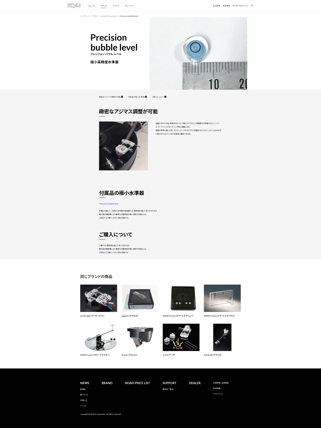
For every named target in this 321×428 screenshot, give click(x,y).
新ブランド (84, 394)
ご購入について (158, 97)
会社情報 (216, 5)
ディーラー (129, 5)
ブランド (103, 5)
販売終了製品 (168, 389)
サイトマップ (218, 394)
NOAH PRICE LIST (241, 6)
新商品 (83, 389)
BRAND (107, 383)
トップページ (85, 16)
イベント (116, 5)
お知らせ (83, 400)
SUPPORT (170, 383)
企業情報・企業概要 (221, 382)
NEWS (84, 383)
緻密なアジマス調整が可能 (110, 97)
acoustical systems (109, 16)
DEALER (195, 383)
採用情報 (226, 5)
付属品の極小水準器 (136, 97)
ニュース (91, 5)
